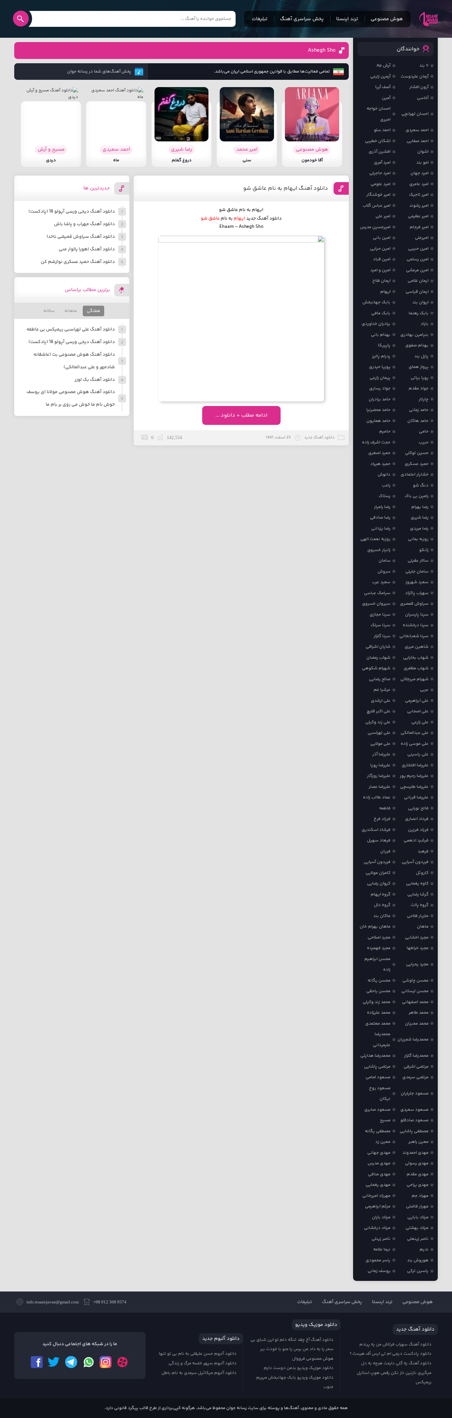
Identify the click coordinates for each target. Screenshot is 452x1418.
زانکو (424, 550)
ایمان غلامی (418, 281)
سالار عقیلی (418, 560)
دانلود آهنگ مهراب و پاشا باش (84, 224)
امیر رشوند (419, 205)
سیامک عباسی (377, 593)
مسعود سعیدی (414, 1109)
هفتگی (93, 311)
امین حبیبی (418, 248)
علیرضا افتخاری (415, 765)
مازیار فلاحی (418, 916)
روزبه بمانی (418, 539)
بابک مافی (380, 313)
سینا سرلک (380, 625)
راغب (386, 485)
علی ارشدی (380, 700)
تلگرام (71, 1362)
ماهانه (71, 311)
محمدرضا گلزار (416, 1055)
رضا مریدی (419, 528)
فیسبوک (37, 1362)
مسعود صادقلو (414, 1120)
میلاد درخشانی (377, 1228)
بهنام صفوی (417, 345)
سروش (384, 571)
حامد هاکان (418, 421)
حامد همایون (378, 421)
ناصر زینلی (381, 1239)
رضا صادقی (380, 517)
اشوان (423, 151)
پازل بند (421, 356)
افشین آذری (379, 151)
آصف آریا (382, 87)
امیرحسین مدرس (375, 227)
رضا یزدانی (380, 528)
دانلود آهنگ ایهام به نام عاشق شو (285, 188)
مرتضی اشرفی (416, 1066)
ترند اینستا (347, 19)
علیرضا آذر (381, 754)
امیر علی (383, 216)
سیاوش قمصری (414, 603)
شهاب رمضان (378, 657)
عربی (424, 689)
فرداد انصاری (417, 819)
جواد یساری (379, 388)
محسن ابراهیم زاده (377, 964)
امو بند (422, 162)
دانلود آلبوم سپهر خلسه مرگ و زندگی (202, 1363)
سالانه (49, 311)
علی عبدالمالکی (415, 733)
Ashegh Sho (322, 50)
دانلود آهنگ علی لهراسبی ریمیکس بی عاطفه (70, 329)
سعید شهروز (417, 582)
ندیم (424, 1249)
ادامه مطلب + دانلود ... (241, 415)
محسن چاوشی (415, 980)
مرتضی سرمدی (415, 1077)
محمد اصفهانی (415, 1002)
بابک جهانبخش (376, 302)
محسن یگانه (379, 980)
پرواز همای (419, 367)
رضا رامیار (382, 507)
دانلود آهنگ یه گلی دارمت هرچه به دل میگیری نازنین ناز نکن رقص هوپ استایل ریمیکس (394, 1373)
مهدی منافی (379, 1174)
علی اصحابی (418, 711)
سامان (384, 560)
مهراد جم (420, 1195)
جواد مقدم (419, 388)
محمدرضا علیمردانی (381, 1039)
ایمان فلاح (381, 281)
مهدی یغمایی (378, 1185)
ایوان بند (420, 302)
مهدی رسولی (417, 1163)
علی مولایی (380, 743)
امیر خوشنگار (378, 194)
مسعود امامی (378, 1077)
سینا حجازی (380, 614)
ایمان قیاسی (417, 291)
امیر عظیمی (418, 216)
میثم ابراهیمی (377, 1206)
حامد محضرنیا (378, 410)
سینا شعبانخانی (414, 636)
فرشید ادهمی (416, 840)
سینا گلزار (382, 636)
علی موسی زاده (415, 743)
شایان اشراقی (378, 646)
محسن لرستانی (415, 991)
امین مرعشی (417, 270)
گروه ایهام (380, 894)
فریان (385, 851)
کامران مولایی (378, 873)
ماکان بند (381, 916)
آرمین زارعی (380, 76)
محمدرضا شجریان (413, 1039)
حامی (424, 431)
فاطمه (384, 808)
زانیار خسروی (378, 550)
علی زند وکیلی (377, 722)
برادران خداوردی (376, 324)
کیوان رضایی (378, 883)
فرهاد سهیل (378, 840)
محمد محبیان (417, 1023)
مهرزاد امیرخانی (376, 1195)
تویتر (54, 1362)
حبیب (424, 442)
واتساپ (88, 1362)
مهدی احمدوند (415, 1152)
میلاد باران (381, 1217)
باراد (425, 324)
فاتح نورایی (418, 808)
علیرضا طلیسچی (414, 787)
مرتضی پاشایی (377, 1066)
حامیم (384, 431)
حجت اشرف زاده (376, 442)
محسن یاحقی (378, 991)
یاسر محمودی (378, 1260)
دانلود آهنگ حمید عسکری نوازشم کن (78, 262)
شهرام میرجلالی (414, 679)
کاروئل (422, 873)
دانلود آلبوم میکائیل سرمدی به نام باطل (199, 1373)
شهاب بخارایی (416, 657)
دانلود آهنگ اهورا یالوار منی (87, 249)
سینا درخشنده (416, 625)
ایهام (385, 291)
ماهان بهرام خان (375, 926)
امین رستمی (418, 259)
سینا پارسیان (417, 614)
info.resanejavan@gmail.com (52, 1301)
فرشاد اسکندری (376, 830)
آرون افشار (419, 87)
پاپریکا (384, 345)
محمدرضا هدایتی (375, 1055)
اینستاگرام (106, 1362)
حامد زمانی (419, 410)
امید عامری (419, 184)
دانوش (384, 474)
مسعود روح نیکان (379, 1093)
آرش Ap (383, 65)
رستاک (384, 496)
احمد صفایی (418, 141)
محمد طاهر (419, 1012)
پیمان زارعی (380, 378)
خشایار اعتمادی (415, 474)
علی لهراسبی (379, 733)
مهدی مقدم (418, 1174)
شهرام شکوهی (376, 668)
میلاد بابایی (418, 1217)
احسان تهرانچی (415, 114)
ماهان (423, 926)
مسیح (385, 1120)
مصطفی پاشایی (414, 1131)
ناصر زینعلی (418, 1239)
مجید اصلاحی (379, 937)
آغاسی (423, 98)
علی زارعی (420, 722)
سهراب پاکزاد (417, 593)
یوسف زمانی (379, 1271)
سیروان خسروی (376, 603)
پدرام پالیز (381, 356)
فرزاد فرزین (418, 830)
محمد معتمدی (377, 1023)
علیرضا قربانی (416, 797)
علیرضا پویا (380, 765)
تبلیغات (259, 19)
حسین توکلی (417, 453)
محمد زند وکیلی (376, 1002)
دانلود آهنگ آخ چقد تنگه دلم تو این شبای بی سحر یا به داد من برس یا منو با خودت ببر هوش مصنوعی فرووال (292, 1349)
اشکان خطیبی (377, 141)
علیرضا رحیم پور (414, 776)
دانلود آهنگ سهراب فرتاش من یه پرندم (395, 1344)
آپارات (123, 1362)
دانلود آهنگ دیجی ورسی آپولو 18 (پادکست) (71, 211)
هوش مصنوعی (387, 19)
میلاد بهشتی (417, 1228)
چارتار (424, 399)
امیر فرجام (419, 227)
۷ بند (424, 65)
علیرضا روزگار (378, 776)
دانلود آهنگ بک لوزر (94, 379)
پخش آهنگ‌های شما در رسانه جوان (99, 71)
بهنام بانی (380, 334)
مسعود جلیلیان (415, 1093)
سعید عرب (381, 582)
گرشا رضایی (418, 894)
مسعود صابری (377, 1109)
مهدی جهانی (378, 1152)
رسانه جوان (428, 19)
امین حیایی (380, 248)
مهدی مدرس (379, 1163)
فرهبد (423, 851)
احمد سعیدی (417, 130)
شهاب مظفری (416, 668)
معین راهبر (418, 1142)
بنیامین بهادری (414, 334)
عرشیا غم (382, 689)
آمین (386, 98)
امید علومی (380, 184)
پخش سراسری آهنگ (302, 19)
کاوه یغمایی (417, 883)
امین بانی (381, 237)
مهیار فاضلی (417, 1206)
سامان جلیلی (417, 571)
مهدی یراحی (418, 1185)
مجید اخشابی (417, 937)
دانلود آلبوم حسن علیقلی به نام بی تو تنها (198, 1353)
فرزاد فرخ (382, 819)
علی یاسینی (418, 754)
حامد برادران (379, 399)
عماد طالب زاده (376, 797)
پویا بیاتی (420, 378)
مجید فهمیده (378, 948)
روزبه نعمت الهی (375, 539)
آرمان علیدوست (415, 76)
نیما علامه (381, 1249)
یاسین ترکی (418, 1271)
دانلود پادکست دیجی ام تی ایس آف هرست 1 (390, 1353)
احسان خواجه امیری (378, 114)
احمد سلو (382, 130)
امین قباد (381, 259)
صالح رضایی (379, 679)
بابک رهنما (419, 313)
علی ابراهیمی (417, 700)
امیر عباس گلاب (376, 205)
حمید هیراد (380, 464)
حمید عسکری (417, 464)
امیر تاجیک (419, 194)
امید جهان (419, 173)
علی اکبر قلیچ (378, 711)
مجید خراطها (418, 948)
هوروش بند (418, 1260)
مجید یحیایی (417, 964)
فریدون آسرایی (415, 862)
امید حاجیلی (379, 173)
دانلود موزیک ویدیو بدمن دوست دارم (299, 1368)
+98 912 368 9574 (109, 1301)
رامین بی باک (417, 496)
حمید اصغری (379, 453)
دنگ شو (421, 485)
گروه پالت (420, 905)
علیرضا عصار (379, 787)
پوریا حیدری (379, 367)
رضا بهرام (420, 507)
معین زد (382, 1142)
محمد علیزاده (378, 1012)
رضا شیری (420, 517)
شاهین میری (417, 646)
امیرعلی (422, 237)
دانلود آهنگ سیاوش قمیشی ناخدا (81, 236)
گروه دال (382, 905)
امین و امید (380, 270)
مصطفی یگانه (377, 1131)
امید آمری (382, 162)
